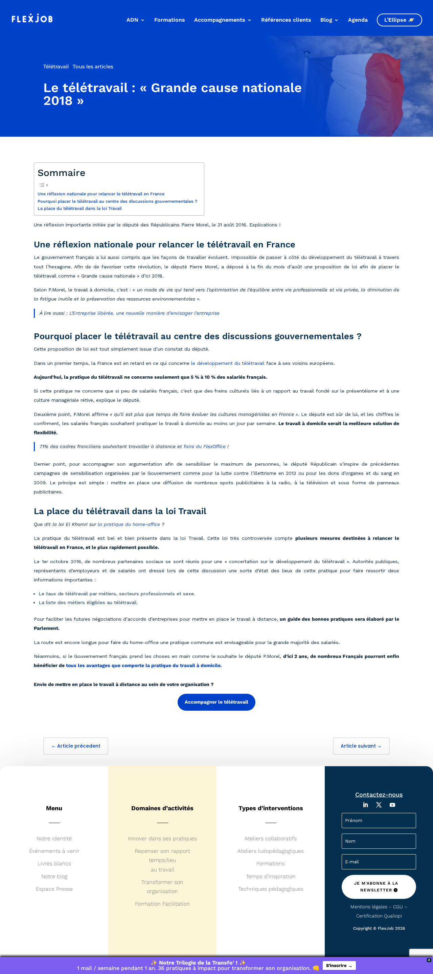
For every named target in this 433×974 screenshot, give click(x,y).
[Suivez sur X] (378, 804)
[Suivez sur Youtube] (392, 804)
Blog (326, 20)
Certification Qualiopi (379, 915)
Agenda (358, 20)
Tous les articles (93, 66)
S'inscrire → (339, 965)
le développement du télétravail (228, 363)
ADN (132, 20)
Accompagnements (219, 20)
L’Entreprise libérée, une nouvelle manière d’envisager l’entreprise (144, 313)
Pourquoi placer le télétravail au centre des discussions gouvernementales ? (117, 201)
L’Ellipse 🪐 (399, 20)
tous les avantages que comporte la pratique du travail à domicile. (144, 665)
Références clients (286, 20)
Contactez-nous (379, 794)
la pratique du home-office (129, 524)
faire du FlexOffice (205, 446)
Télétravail (56, 66)
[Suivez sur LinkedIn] (365, 804)
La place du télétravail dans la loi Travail (80, 208)
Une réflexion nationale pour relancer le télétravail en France (101, 193)
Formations (169, 20)
